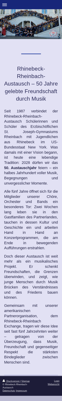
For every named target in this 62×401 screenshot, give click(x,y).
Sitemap (25, 381)
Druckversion (13, 381)
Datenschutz (9, 390)
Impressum (21, 390)
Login (56, 381)
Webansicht (53, 384)
